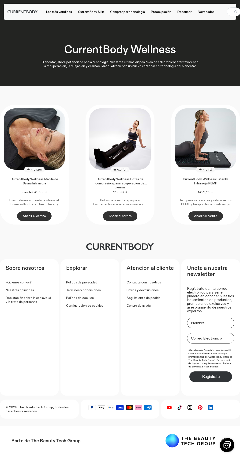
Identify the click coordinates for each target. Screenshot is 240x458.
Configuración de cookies (84, 305)
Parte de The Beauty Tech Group (46, 440)
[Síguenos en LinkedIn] (210, 407)
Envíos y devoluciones (143, 290)
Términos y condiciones (83, 290)
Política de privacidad (81, 282)
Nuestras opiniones (20, 290)
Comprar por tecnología (127, 12)
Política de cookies (80, 298)
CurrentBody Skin (91, 12)
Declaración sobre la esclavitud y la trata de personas (28, 300)
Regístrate (211, 376)
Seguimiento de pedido (144, 298)
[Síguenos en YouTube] (169, 407)
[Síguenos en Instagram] (190, 407)
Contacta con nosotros (144, 282)
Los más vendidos (59, 12)
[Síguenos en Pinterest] (200, 407)
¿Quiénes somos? (19, 282)
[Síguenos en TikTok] (179, 407)
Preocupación (161, 12)
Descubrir (184, 12)
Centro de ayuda (139, 305)
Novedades (206, 12)
